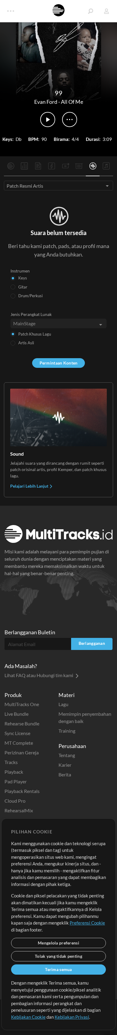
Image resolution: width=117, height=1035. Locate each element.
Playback (13, 772)
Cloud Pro (15, 801)
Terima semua (58, 969)
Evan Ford (45, 101)
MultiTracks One (21, 704)
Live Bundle (16, 714)
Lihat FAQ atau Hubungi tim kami (39, 675)
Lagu (63, 704)
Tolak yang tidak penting (58, 956)
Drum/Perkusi (30, 295)
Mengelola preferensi (58, 942)
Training (66, 731)
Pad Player (15, 781)
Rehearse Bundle (21, 723)
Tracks (11, 762)
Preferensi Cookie (87, 922)
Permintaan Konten (59, 362)
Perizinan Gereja (21, 752)
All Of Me (72, 101)
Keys (22, 277)
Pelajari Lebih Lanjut (29, 486)
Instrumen (20, 270)
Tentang (66, 755)
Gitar (22, 287)
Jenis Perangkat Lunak (31, 314)
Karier (64, 765)
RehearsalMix (18, 810)
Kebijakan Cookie (28, 1017)
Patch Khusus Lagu (34, 334)
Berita (64, 774)
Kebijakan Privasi (72, 1017)
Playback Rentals (22, 791)
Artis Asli (26, 342)
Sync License (17, 733)
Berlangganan (92, 643)
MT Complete (18, 743)
